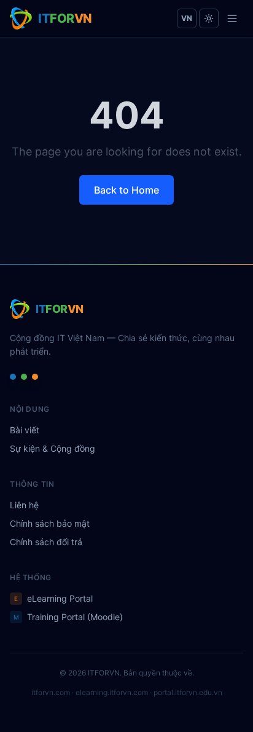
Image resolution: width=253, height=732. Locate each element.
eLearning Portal (53, 598)
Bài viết (24, 430)
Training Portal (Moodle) (68, 617)
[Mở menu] (232, 18)
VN (186, 18)
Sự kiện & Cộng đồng (52, 448)
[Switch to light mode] (209, 18)
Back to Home (126, 190)
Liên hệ (24, 505)
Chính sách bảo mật (50, 523)
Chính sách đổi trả (46, 542)
